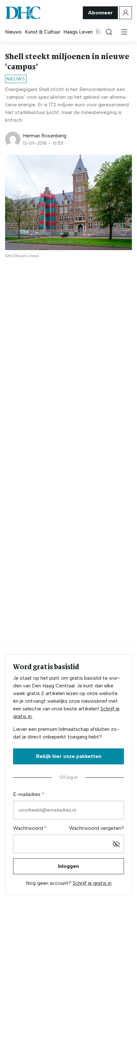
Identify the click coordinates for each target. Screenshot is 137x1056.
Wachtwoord (28, 828)
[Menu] (124, 32)
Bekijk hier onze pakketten (68, 756)
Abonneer (100, 13)
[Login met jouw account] (125, 12)
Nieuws (13, 32)
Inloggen (68, 866)
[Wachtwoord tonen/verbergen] (116, 844)
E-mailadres (27, 794)
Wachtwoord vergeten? (96, 828)
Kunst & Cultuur (42, 32)
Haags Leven (78, 32)
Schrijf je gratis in (92, 883)
